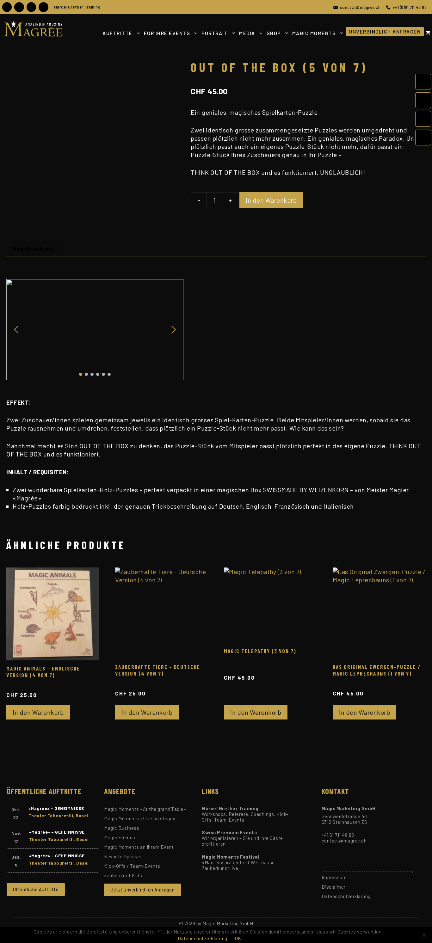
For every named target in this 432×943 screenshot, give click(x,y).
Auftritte (117, 33)
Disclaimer (334, 887)
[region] (216, 329)
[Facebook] (7, 7)
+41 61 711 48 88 (338, 835)
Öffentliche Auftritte (36, 889)
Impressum (334, 877)
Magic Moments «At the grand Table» (145, 809)
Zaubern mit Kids (123, 875)
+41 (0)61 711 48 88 (408, 7)
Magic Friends (119, 837)
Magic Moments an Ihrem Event (139, 847)
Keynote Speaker (123, 856)
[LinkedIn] (43, 7)
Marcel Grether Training (77, 6)
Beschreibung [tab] (33, 249)
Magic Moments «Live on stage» (140, 818)
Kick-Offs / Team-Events (132, 866)
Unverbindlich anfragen (385, 31)
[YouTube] (19, 7)
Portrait (214, 33)
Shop (274, 33)
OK (238, 938)
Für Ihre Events (167, 33)
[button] (16, 330)
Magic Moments (314, 33)
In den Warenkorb (271, 200)
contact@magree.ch (359, 7)
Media (247, 33)
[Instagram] (31, 7)
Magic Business (121, 828)
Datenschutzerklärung (346, 896)
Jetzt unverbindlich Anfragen (142, 889)
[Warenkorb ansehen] (428, 33)
